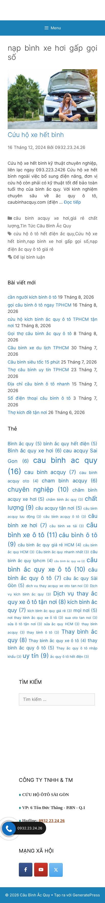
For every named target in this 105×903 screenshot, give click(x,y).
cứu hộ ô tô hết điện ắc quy (44, 233)
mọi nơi (85, 610)
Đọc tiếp (72, 202)
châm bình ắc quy (64, 499)
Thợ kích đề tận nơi (27, 412)
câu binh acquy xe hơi (41, 218)
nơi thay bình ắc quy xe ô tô (35, 618)
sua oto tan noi (81, 618)
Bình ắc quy (25, 443)
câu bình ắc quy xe (69, 561)
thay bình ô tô (43, 632)
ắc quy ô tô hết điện (69, 657)
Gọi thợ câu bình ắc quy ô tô (40, 333)
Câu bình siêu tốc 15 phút (34, 362)
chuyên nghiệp (38, 489)
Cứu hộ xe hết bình (36, 134)
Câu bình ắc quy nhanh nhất (62, 552)
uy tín (36, 655)
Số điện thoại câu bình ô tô (39, 398)
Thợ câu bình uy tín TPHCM (38, 369)
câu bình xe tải (66, 526)
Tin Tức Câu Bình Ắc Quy (45, 225)
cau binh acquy (50, 472)
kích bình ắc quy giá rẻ (50, 611)
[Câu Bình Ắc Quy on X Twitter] (56, 870)
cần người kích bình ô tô (32, 297)
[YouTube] (41, 870)
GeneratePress (86, 895)
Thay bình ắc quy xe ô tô (57, 640)
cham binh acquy (69, 481)
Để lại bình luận (29, 257)
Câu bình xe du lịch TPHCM (38, 347)
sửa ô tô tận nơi (25, 624)
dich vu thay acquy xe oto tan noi (57, 586)
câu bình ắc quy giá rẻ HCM (50, 544)
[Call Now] (8, 828)
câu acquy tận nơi (58, 508)
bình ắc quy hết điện (70, 443)
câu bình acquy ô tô (64, 517)
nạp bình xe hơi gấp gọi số (57, 241)
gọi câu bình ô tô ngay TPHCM (39, 305)
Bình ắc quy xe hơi (35, 451)
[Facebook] (25, 870)
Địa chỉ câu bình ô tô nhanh (39, 383)
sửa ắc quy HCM (62, 624)
